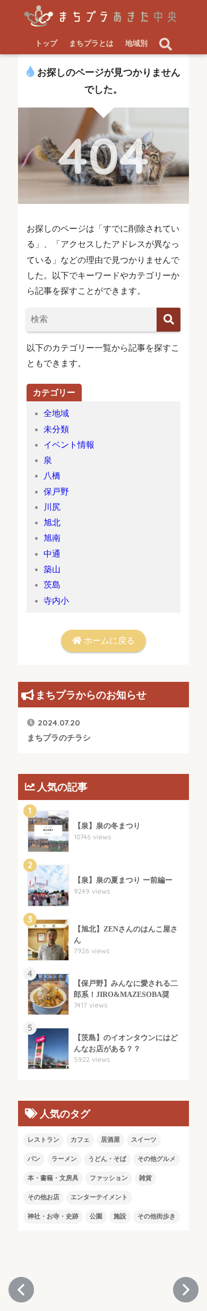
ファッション (109, 1178)
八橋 (52, 475)
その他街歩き (156, 1216)
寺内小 (56, 600)
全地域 (56, 413)
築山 (52, 569)
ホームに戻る (108, 640)
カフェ (80, 1139)
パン (34, 1158)
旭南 (52, 537)
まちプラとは (91, 43)
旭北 (52, 522)
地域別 (136, 43)
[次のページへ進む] (186, 1289)
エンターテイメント (99, 1197)
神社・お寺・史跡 (53, 1216)
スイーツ (144, 1139)
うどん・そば (107, 1158)
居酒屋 (110, 1139)
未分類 (56, 429)
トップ (46, 43)
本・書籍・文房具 (53, 1178)
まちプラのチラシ (59, 729)
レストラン (43, 1139)
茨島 (52, 584)
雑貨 (145, 1178)
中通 (52, 553)
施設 (120, 1216)
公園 (96, 1216)
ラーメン (64, 1158)
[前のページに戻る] (21, 1289)
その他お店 (43, 1197)
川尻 (52, 507)
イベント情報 (69, 444)
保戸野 (56, 491)
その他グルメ (156, 1158)
